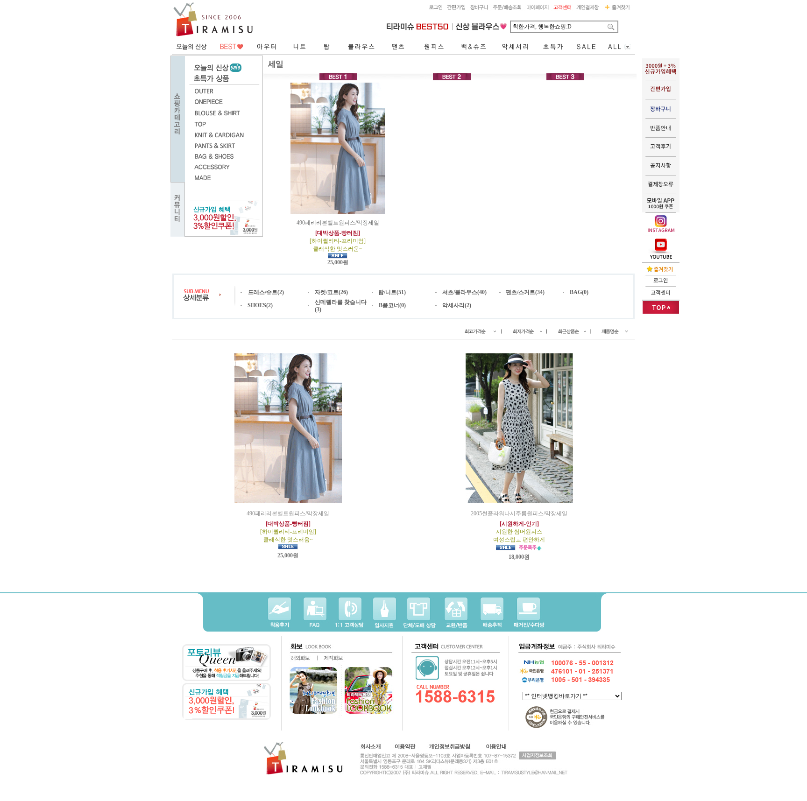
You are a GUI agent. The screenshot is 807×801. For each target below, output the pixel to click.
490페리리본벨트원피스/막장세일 (338, 235)
